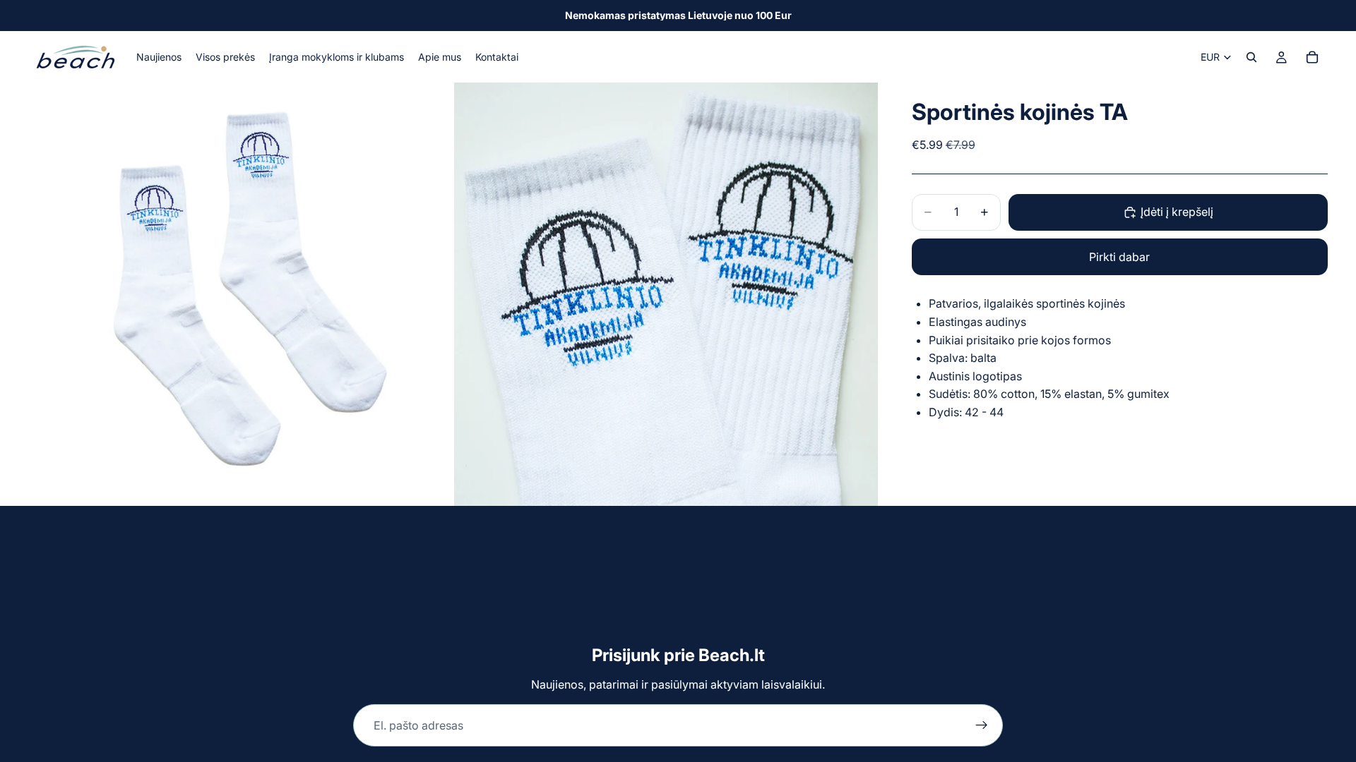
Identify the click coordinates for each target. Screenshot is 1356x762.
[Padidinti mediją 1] (240, 294)
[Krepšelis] (1312, 57)
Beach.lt (731, 655)
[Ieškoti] (1251, 57)
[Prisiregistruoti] (982, 725)
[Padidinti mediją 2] (666, 294)
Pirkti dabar (1119, 257)
